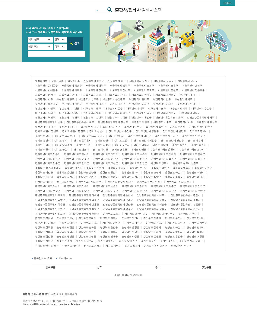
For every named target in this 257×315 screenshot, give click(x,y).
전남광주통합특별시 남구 (49, 122)
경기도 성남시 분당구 (174, 131)
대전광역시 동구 (141, 122)
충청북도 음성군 (66, 172)
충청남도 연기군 (87, 177)
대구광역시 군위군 (45, 222)
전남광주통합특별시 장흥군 (84, 204)
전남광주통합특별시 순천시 (118, 195)
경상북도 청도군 (154, 222)
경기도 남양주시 (63, 145)
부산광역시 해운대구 (46, 103)
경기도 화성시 (148, 241)
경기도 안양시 (42, 136)
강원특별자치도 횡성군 (47, 158)
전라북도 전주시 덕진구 (150, 181)
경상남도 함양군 (174, 236)
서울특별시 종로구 (94, 81)
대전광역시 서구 (184, 122)
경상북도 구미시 (87, 218)
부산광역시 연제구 (163, 103)
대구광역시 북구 (179, 108)
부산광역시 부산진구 (114, 99)
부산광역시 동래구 (139, 99)
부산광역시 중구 (188, 94)
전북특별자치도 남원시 (105, 186)
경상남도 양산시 (174, 232)
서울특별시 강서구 (120, 90)
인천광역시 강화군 (117, 117)
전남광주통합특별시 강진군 (118, 204)
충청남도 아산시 (174, 172)
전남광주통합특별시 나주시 (152, 195)
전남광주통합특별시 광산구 (113, 122)
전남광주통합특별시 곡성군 (84, 200)
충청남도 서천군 (130, 177)
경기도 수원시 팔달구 (73, 131)
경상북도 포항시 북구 (163, 213)
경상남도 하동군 (130, 236)
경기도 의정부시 (199, 131)
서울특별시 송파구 (142, 94)
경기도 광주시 (167, 241)
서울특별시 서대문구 (46, 90)
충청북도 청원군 (117, 168)
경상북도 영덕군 (133, 222)
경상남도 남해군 (109, 236)
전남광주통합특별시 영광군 (118, 209)
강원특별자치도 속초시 (134, 154)
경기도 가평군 (117, 103)
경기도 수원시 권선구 (46, 131)
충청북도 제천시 (95, 168)
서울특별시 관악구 (69, 94)
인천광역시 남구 (143, 113)
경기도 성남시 (97, 131)
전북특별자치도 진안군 (192, 186)
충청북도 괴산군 (44, 172)
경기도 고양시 (122, 140)
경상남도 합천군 (44, 241)
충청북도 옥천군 (160, 168)
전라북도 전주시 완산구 (120, 181)
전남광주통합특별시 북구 (80, 122)
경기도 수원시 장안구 (200, 126)
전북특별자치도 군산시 (179, 181)
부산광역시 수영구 (187, 103)
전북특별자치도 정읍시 (76, 186)
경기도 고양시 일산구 (172, 140)
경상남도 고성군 (87, 236)
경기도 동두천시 (82, 140)
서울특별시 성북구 (96, 85)
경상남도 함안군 (44, 236)
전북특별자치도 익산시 (47, 186)
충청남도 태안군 (44, 181)
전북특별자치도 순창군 (134, 190)
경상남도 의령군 (195, 232)
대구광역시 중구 (92, 108)
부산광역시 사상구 (45, 108)
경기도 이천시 (42, 149)
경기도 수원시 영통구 (155, 245)
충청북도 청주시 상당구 (185, 163)
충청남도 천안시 (109, 172)
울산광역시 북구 (133, 126)
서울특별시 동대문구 (46, 85)
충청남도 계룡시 (93, 245)
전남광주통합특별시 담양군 (50, 200)
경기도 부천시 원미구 (139, 136)
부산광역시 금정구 (96, 103)
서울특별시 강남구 (117, 94)
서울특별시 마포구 (72, 90)
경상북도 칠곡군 (44, 227)
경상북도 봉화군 (87, 227)
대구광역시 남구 (157, 108)
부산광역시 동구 (66, 99)
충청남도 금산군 (66, 177)
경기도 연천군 (119, 149)
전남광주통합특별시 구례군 (118, 200)
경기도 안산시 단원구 (46, 245)
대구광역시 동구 (114, 108)
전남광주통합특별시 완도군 (186, 209)
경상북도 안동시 (66, 218)
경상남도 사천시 (87, 232)
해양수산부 (74, 81)
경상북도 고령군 (176, 222)
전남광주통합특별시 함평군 (84, 209)
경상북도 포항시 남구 (136, 213)
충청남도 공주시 (130, 172)
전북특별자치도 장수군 (76, 190)
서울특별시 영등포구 (193, 90)
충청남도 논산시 (44, 177)
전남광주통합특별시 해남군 (152, 204)
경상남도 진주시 (195, 227)
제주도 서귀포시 (85, 241)
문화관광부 (57, 81)
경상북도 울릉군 (130, 227)
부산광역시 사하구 (72, 103)
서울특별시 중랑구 (72, 85)
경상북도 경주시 (187, 213)
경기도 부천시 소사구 (166, 136)
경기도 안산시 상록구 (190, 241)
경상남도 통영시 (66, 232)
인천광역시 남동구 (190, 113)
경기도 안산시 (102, 140)
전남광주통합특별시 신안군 (84, 213)
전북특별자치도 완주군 (163, 186)
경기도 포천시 (132, 245)
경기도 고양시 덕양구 (145, 140)
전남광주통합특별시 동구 (169, 117)
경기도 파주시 (198, 145)
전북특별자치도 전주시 (90, 181)
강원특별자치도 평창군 (105, 158)
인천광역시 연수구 (166, 113)
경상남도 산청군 (152, 236)
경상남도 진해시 (44, 232)
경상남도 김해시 (109, 232)
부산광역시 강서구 (139, 103)
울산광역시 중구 (68, 126)
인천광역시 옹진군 (142, 117)
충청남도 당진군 (66, 181)
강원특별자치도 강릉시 (47, 154)
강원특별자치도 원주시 (191, 149)
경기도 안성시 (62, 149)
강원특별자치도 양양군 (134, 163)
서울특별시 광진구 (188, 81)
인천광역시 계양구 (69, 117)
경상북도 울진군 (109, 227)
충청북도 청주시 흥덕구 (48, 168)
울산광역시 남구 (90, 126)
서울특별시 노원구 (168, 85)
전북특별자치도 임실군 (105, 190)
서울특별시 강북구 (120, 85)
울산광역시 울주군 (156, 126)
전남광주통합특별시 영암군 (186, 204)
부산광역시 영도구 (88, 99)
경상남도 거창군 (195, 236)
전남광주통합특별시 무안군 (50, 209)
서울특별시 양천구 (96, 90)
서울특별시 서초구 (93, 94)
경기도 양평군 (138, 149)
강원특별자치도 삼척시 (163, 154)
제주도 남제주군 (128, 241)
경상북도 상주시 (152, 218)
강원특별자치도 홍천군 (192, 154)
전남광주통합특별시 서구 (200, 117)
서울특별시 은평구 (192, 85)
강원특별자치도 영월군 (76, 158)
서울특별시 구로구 (144, 90)
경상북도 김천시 (44, 218)
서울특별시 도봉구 (144, 85)
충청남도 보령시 (152, 172)
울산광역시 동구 (111, 126)
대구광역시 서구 (135, 108)
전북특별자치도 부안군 (192, 190)
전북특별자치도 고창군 (163, 190)
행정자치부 (41, 81)
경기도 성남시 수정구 (120, 131)
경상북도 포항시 (112, 213)
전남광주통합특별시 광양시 (186, 195)
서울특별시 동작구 (45, 94)
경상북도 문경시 (174, 218)
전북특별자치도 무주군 (47, 190)
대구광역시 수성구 (202, 108)
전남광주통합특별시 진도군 (50, 213)
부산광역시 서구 (44, 99)
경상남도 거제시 (152, 232)
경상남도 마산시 (174, 227)
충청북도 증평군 (71, 245)
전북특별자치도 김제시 (134, 186)
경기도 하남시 (160, 145)
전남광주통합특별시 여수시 (84, 195)
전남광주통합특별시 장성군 (152, 209)
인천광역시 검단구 (93, 117)
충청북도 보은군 (138, 168)
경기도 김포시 (81, 149)
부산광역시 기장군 (69, 108)
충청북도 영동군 (182, 168)
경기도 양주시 (113, 245)
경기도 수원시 (177, 126)
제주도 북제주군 (106, 241)
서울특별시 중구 (116, 81)
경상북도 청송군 (90, 222)
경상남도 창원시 (152, 227)
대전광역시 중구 (162, 122)
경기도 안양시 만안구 (66, 136)
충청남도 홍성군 (174, 177)
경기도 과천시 (195, 140)
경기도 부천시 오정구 (193, 136)
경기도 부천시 (116, 136)
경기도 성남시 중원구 (147, 131)
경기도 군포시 (122, 145)
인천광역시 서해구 (181, 245)
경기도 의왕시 (141, 145)
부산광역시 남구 (162, 99)
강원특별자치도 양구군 (47, 163)
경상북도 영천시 (130, 218)
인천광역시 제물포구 (118, 113)
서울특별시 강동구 (166, 94)
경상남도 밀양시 (130, 232)
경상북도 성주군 (198, 222)
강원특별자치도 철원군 (163, 158)
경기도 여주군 (100, 149)
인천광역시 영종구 (93, 113)
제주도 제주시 (64, 241)
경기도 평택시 (62, 140)
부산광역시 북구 (183, 99)
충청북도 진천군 (203, 168)
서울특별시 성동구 (164, 81)
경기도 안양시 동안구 (93, 136)
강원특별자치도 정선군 (134, 158)
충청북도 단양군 (87, 172)
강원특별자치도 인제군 (76, 163)
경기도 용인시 (179, 145)
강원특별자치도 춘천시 (162, 149)
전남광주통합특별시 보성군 (186, 200)
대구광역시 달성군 (69, 113)
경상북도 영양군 (111, 222)
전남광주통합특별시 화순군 (50, 204)
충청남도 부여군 (109, 177)
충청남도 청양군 (152, 177)
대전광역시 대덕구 (45, 126)
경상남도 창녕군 (66, 236)
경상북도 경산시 (195, 218)
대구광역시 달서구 (45, 113)
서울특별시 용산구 (139, 81)
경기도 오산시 (83, 145)
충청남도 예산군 (195, 177)
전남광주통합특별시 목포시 (50, 195)
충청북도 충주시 (73, 168)
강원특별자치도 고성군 (105, 163)
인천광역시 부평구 (45, 117)
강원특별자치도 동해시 (76, 154)
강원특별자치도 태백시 (105, 154)
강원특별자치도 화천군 (192, 158)
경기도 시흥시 (102, 145)
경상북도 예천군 (66, 227)
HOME (227, 3)
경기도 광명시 (42, 140)
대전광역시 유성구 (207, 122)
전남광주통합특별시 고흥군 (152, 200)
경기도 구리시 (42, 145)
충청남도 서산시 (195, 172)
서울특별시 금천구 (168, 90)
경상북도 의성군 (68, 222)
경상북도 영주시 (109, 218)
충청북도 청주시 (160, 163)
